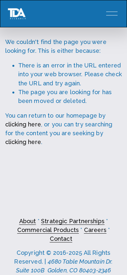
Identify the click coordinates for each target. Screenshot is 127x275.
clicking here (23, 124)
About (27, 221)
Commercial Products (48, 229)
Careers (95, 229)
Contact (61, 238)
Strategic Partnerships (73, 221)
